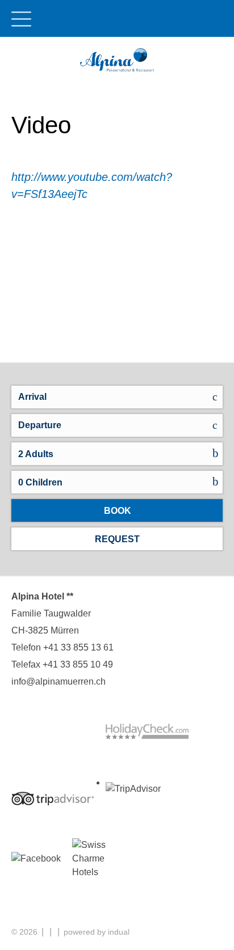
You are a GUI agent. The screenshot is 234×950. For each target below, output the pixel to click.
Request (117, 539)
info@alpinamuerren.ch (58, 681)
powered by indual (96, 931)
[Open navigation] (21, 13)
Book (117, 511)
